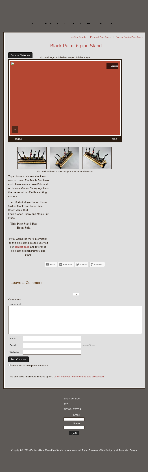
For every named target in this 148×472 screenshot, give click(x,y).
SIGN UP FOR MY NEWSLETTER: (73, 404)
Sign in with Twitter (59, 289)
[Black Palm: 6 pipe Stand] (65, 133)
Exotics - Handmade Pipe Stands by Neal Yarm (30, 11)
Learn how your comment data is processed (79, 376)
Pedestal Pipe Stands (100, 37)
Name (13, 338)
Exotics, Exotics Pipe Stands (129, 37)
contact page (22, 246)
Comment (15, 304)
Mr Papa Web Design (126, 450)
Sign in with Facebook (92, 289)
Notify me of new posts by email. (29, 365)
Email (13, 345)
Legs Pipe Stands (77, 37)
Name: (76, 423)
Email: (76, 414)
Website (14, 352)
